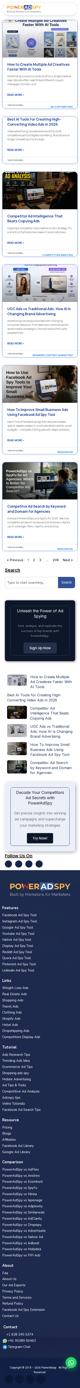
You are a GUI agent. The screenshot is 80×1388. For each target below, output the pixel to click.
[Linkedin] (28, 864)
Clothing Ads (12, 1012)
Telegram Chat (19, 1347)
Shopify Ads (11, 1018)
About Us (9, 1279)
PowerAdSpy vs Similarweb (23, 1212)
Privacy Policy (12, 1291)
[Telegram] (39, 864)
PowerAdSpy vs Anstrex (21, 1175)
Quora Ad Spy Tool (16, 958)
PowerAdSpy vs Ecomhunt (22, 1181)
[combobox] (31, 582)
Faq (5, 1273)
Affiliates (9, 1139)
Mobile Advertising (16, 1079)
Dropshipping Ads (15, 1031)
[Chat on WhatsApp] (71, 1362)
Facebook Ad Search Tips (21, 1110)
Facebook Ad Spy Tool (19, 915)
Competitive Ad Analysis (21, 1091)
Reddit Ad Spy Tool (17, 952)
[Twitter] (8, 864)
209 (56, 560)
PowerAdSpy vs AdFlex (20, 1169)
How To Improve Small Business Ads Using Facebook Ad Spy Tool (37, 412)
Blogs (6, 1133)
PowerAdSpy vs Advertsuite (24, 1231)
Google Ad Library (16, 1152)
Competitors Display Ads (21, 1037)
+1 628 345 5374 (19, 1334)
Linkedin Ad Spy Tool (18, 970)
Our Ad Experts (14, 1285)
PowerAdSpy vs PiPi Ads (21, 1255)
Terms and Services (17, 1297)
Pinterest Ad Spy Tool (19, 964)
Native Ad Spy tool (16, 939)
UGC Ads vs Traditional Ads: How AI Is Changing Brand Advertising (39, 311)
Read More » (15, 95)
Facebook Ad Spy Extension (23, 1309)
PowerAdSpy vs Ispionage (22, 1200)
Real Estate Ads (14, 994)
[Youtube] (18, 864)
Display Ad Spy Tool (17, 946)
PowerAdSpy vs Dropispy (22, 1225)
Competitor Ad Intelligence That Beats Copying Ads (35, 218)
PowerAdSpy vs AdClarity (22, 1218)
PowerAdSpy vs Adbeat (20, 1243)
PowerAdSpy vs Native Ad (22, 1237)
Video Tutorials (13, 1103)
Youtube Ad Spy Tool (18, 933)
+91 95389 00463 (22, 1340)
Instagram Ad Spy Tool (19, 921)
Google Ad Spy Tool (17, 927)
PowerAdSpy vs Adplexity (22, 1206)
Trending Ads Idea (16, 1060)
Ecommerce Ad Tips (17, 1067)
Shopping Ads (12, 1000)
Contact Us (10, 1316)
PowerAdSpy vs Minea (19, 1194)
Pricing (7, 1127)
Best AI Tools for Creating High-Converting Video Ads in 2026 (34, 122)
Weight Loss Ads (15, 988)
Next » (68, 560)
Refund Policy (12, 1303)
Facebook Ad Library (18, 1146)
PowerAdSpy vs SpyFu (19, 1188)
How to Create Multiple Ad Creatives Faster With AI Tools (38, 67)
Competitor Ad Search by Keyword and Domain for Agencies (36, 509)
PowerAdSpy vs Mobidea (21, 1249)
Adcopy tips (11, 1097)
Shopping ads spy (15, 1073)
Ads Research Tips (16, 1054)
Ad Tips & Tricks (14, 1085)
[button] (72, 8)
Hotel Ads (10, 1025)
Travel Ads (10, 1006)
